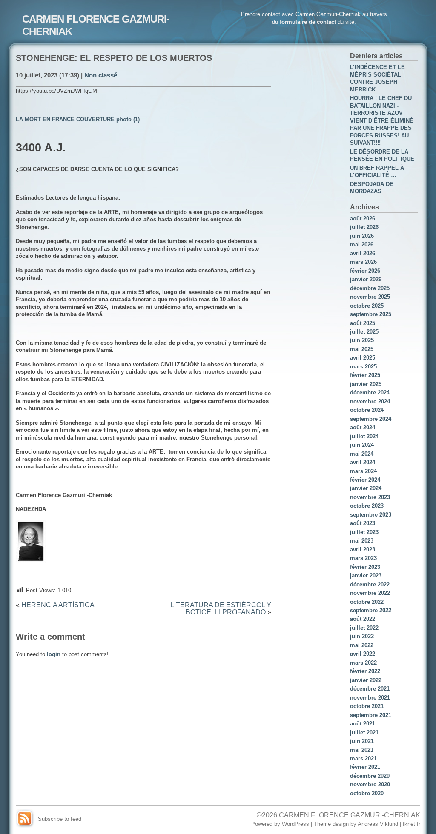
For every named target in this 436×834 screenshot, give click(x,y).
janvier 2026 (366, 279)
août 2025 (362, 323)
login (53, 654)
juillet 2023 (364, 532)
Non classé (100, 75)
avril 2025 (362, 357)
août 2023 (362, 523)
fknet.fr (411, 824)
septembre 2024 (370, 419)
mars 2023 (363, 558)
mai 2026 (361, 244)
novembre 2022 (370, 593)
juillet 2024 (364, 436)
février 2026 (365, 271)
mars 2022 (363, 663)
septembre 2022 (370, 610)
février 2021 (365, 767)
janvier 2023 (366, 575)
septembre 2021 (370, 715)
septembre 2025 (370, 314)
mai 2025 (361, 349)
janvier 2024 (366, 488)
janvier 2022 (366, 680)
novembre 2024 (370, 401)
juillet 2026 (364, 227)
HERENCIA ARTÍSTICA (58, 604)
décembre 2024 (370, 392)
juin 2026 (362, 236)
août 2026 (362, 218)
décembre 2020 (370, 776)
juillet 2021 (364, 732)
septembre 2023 (370, 514)
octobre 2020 (367, 793)
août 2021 (362, 723)
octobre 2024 (367, 410)
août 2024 (362, 427)
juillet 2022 (364, 628)
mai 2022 (361, 645)
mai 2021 (361, 750)
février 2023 (365, 567)
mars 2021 (363, 758)
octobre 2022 (367, 602)
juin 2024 (362, 445)
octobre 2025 (367, 306)
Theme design (331, 824)
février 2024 (365, 480)
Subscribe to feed (59, 819)
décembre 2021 (370, 688)
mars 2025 (363, 366)
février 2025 (365, 375)
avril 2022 (362, 654)
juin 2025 (362, 340)
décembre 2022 (370, 584)
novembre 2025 (370, 297)
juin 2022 (362, 636)
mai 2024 (361, 454)
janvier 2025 (366, 384)
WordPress (295, 824)
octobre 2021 (367, 706)
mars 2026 (363, 262)
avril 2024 (362, 462)
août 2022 (362, 619)
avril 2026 (362, 253)
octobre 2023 (367, 506)
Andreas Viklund (378, 824)
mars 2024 (363, 471)
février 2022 (365, 671)
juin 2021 (362, 741)
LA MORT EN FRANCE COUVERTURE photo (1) (78, 119)
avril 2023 (362, 549)
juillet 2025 (364, 331)
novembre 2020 (370, 784)
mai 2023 (361, 540)
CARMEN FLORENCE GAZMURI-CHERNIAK (349, 815)
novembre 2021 (370, 697)
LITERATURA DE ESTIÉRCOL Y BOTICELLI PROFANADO (220, 608)
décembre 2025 (370, 288)
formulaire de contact (308, 22)
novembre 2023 (370, 497)
